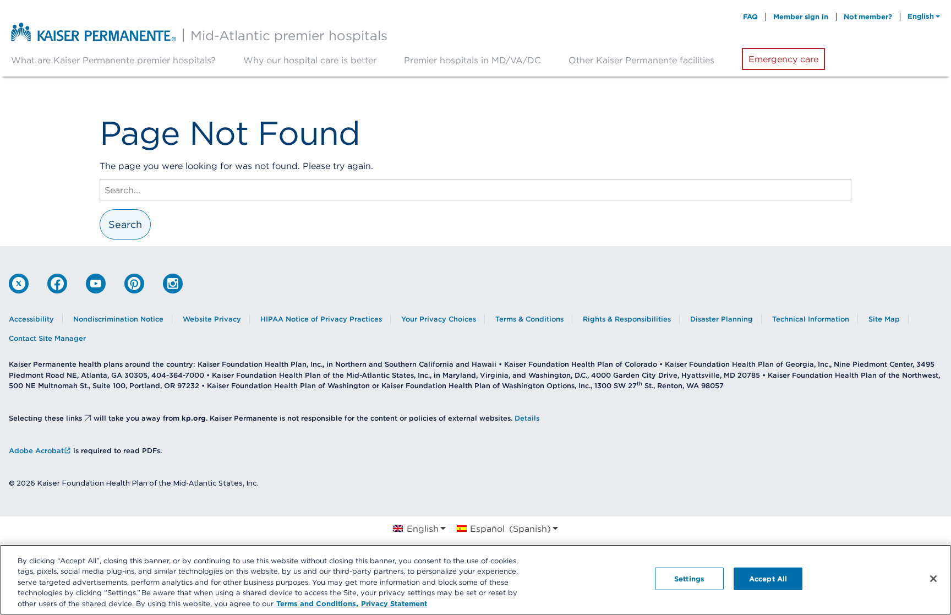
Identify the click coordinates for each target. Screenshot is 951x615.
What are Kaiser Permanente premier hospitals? (113, 60)
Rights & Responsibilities (627, 319)
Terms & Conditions (529, 319)
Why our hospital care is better (309, 60)
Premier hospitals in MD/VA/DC (472, 60)
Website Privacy (212, 319)
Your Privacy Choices (438, 319)
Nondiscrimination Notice (118, 319)
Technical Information (810, 319)
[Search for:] (475, 189)
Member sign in (800, 16)
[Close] (933, 579)
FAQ (750, 16)
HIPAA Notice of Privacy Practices (321, 319)
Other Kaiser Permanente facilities (641, 60)
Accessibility (31, 319)
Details (527, 418)
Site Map (884, 319)
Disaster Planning (721, 319)
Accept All (768, 579)
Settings (689, 579)
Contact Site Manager (47, 338)
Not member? (868, 16)
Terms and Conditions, (317, 603)
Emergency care (783, 58)
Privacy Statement (394, 603)
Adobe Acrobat (36, 450)
